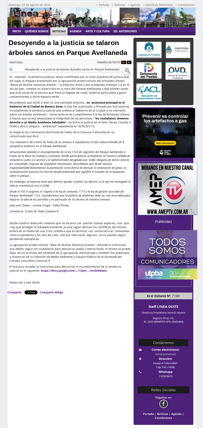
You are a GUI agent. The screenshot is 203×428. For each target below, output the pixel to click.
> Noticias (118, 5)
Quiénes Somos (36, 31)
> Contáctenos (185, 5)
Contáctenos (163, 418)
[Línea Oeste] (47, 17)
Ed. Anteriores (125, 31)
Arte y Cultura (97, 31)
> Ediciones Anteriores (158, 5)
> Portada (103, 5)
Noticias (59, 31)
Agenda (75, 31)
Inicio (16, 31)
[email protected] (165, 354)
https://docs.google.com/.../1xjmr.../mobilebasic (74, 270)
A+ (123, 62)
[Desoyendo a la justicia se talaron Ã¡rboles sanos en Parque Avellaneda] (126, 71)
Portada (148, 414)
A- (129, 62)
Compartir (15, 292)
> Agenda (134, 5)
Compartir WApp (51, 292)
